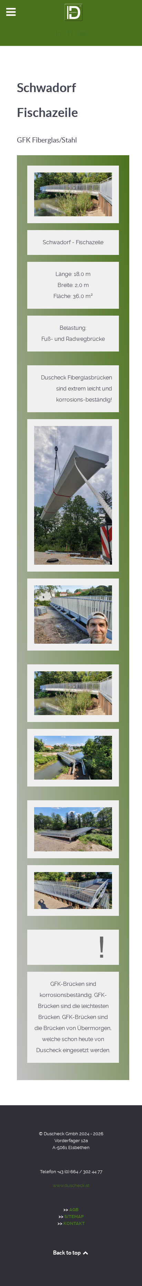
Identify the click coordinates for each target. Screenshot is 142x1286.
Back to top (67, 1252)
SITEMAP (74, 1216)
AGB (74, 1209)
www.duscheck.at (71, 1185)
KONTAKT (74, 1223)
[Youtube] (83, 33)
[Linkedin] (59, 33)
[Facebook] (70, 33)
